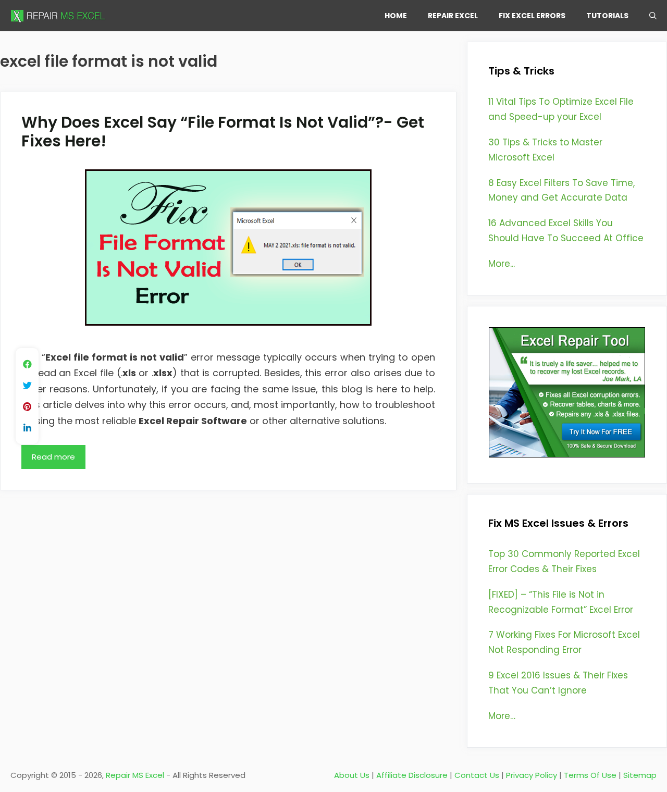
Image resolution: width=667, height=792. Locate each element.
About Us (351, 775)
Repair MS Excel (135, 775)
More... (501, 263)
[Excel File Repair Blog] (60, 15)
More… (501, 716)
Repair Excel (453, 15)
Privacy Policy (531, 775)
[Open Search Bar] (653, 15)
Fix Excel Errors (532, 15)
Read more (53, 456)
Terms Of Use (590, 775)
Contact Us (476, 775)
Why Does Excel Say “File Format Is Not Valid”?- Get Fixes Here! (222, 131)
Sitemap (640, 775)
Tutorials (607, 15)
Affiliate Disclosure (412, 775)
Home (396, 15)
